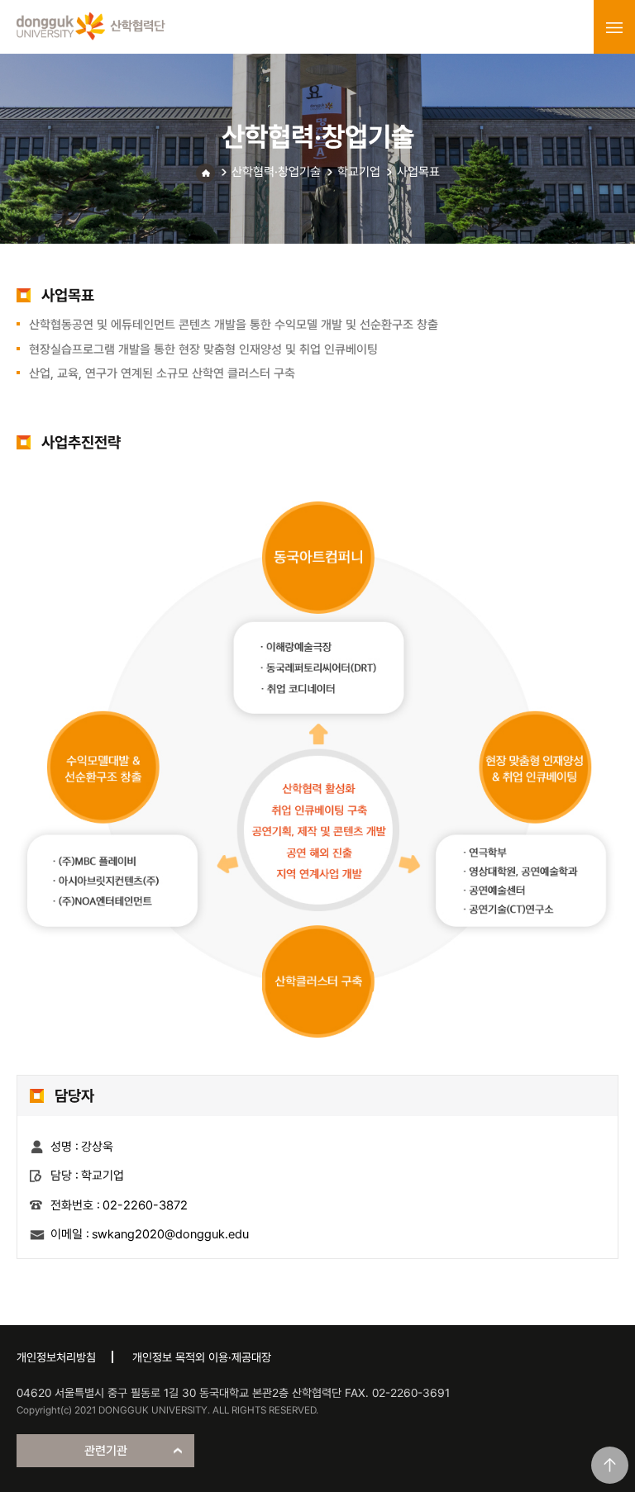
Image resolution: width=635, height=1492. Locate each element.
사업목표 (418, 171)
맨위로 (609, 1465)
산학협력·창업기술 (276, 171)
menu (614, 27)
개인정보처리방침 (56, 1357)
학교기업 (358, 171)
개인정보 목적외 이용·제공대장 (201, 1357)
